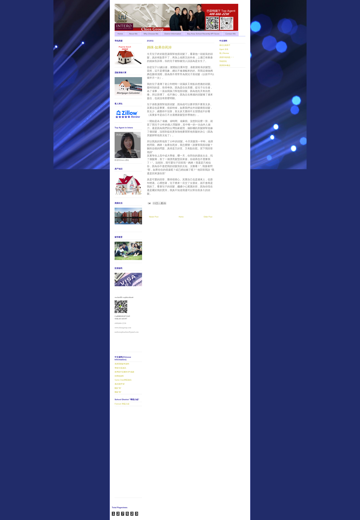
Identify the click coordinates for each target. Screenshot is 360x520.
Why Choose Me (151, 34)
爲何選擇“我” (120, 384)
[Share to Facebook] (162, 203)
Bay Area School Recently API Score (203, 34)
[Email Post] (149, 203)
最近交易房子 (224, 45)
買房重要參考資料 (122, 364)
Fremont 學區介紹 (122, 404)
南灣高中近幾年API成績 (124, 372)
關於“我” (118, 388)
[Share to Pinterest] (164, 203)
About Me (133, 34)
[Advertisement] (128, 453)
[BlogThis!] (156, 203)
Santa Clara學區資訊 (123, 380)
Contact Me (230, 34)
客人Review (224, 53)
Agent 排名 (223, 49)
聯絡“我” (118, 392)
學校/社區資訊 (120, 368)
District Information (172, 34)
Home (120, 34)
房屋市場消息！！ (226, 57)
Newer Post (153, 217)
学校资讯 (223, 61)
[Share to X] (159, 203)
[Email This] (154, 203)
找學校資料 (119, 376)
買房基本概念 (224, 65)
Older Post (208, 217)
